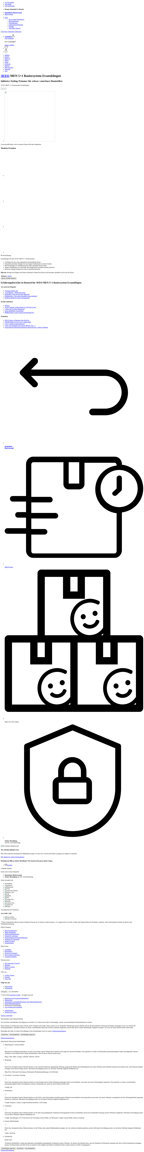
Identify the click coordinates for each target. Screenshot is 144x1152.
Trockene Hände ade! (11, 291)
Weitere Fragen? (10, 941)
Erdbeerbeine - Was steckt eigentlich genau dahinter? (21, 296)
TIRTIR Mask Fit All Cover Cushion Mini (18, 322)
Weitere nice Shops (11, 1012)
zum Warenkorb (10, 6)
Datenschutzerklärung (59, 1031)
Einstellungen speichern (8, 1148)
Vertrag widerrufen (6, 1015)
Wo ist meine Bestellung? (16, 19)
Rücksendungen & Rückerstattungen (16, 937)
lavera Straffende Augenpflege (14, 311)
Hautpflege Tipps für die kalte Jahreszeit (17, 294)
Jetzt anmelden (9, 38)
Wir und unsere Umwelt (12, 963)
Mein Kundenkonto (11, 930)
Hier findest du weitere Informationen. (12, 857)
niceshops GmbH (15, 995)
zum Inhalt (8, 4)
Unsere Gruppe (9, 975)
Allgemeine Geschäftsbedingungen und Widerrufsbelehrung (23, 1002)
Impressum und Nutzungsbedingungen (17, 998)
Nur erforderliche (14, 1034)
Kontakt (11, 26)
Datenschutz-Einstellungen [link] (13, 1005)
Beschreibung (6, 255)
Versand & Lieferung (11, 936)
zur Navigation (9, 2)
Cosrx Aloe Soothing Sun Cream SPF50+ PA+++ (20, 325)
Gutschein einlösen (10, 957)
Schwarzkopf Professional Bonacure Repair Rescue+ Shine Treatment (26, 327)
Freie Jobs (8, 979)
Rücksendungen (14, 21)
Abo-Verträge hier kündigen (13, 1007)
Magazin (7, 965)
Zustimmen (5, 1034)
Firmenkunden (9, 943)
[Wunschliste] (6, 48)
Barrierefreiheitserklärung (12, 1003)
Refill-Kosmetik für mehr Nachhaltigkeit (17, 298)
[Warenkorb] (74, 51)
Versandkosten (13, 23)
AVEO (5, 76)
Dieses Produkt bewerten (9, 278)
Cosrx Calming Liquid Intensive (15, 324)
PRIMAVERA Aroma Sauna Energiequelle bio (19, 312)
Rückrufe (7, 968)
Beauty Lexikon (10, 967)
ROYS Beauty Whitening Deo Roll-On (17, 320)
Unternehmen (9, 1010)
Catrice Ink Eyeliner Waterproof (14, 309)
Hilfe (6, 18)
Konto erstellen (9, 45)
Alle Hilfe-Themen (14, 28)
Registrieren (8, 951)
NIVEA (7, 305)
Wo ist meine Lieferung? (12, 955)
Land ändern (14, 991)
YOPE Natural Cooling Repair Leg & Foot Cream (20, 307)
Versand (9, 14)
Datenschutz (8, 1000)
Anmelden (8, 949)
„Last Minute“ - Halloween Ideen (15, 292)
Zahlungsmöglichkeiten (16, 25)
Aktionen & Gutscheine (12, 939)
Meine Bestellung (10, 932)
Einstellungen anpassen (28, 1034)
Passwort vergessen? (11, 953)
